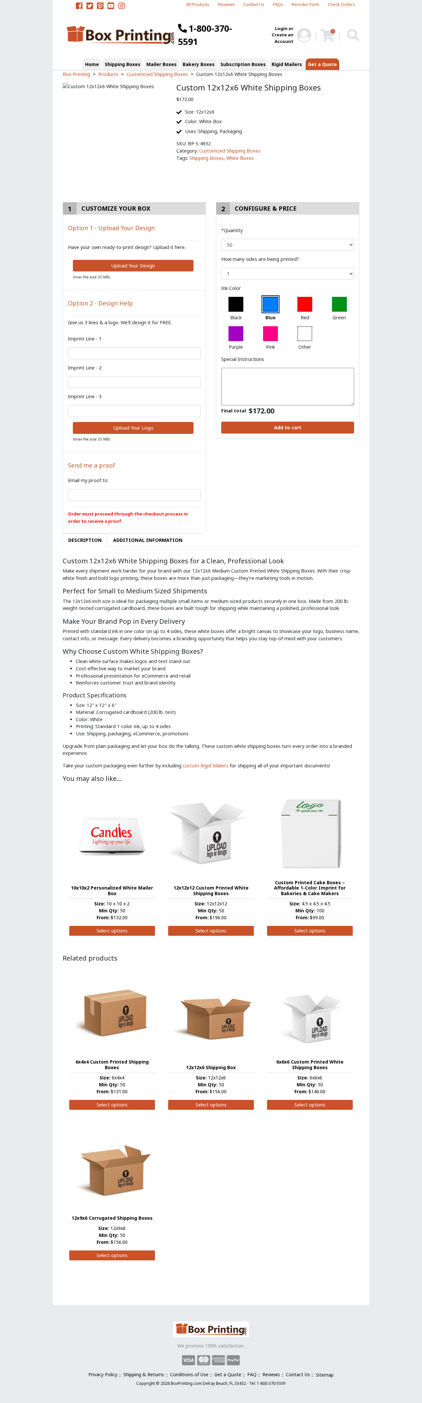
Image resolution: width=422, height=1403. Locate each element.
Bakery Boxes (199, 64)
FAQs (278, 4)
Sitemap (325, 1375)
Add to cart (287, 427)
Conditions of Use (189, 1374)
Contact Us (253, 4)
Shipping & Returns (143, 1374)
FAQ (251, 1374)
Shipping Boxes (122, 64)
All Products (197, 4)
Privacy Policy (102, 1374)
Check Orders (341, 4)
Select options (112, 931)
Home (92, 64)
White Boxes (240, 158)
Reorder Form (305, 4)
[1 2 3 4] (287, 274)
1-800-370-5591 (205, 35)
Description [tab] (85, 540)
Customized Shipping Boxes (229, 151)
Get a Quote (322, 64)
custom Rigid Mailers (205, 765)
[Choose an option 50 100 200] (287, 245)
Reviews (226, 4)
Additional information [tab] (148, 540)
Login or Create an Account (282, 34)
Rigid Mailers (287, 64)
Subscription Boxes (243, 64)
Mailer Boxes (161, 64)
